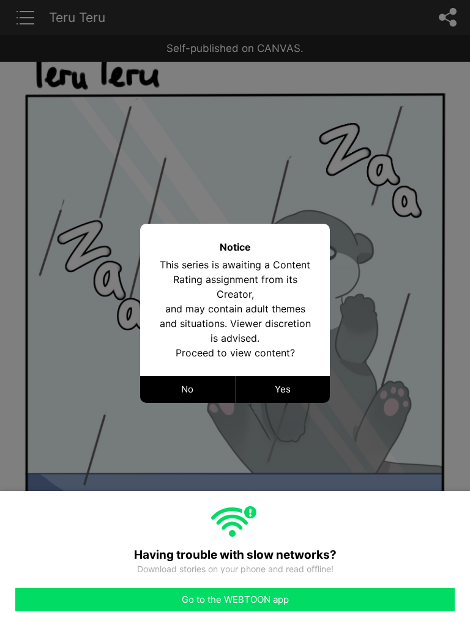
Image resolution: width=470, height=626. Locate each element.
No (187, 389)
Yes (283, 389)
